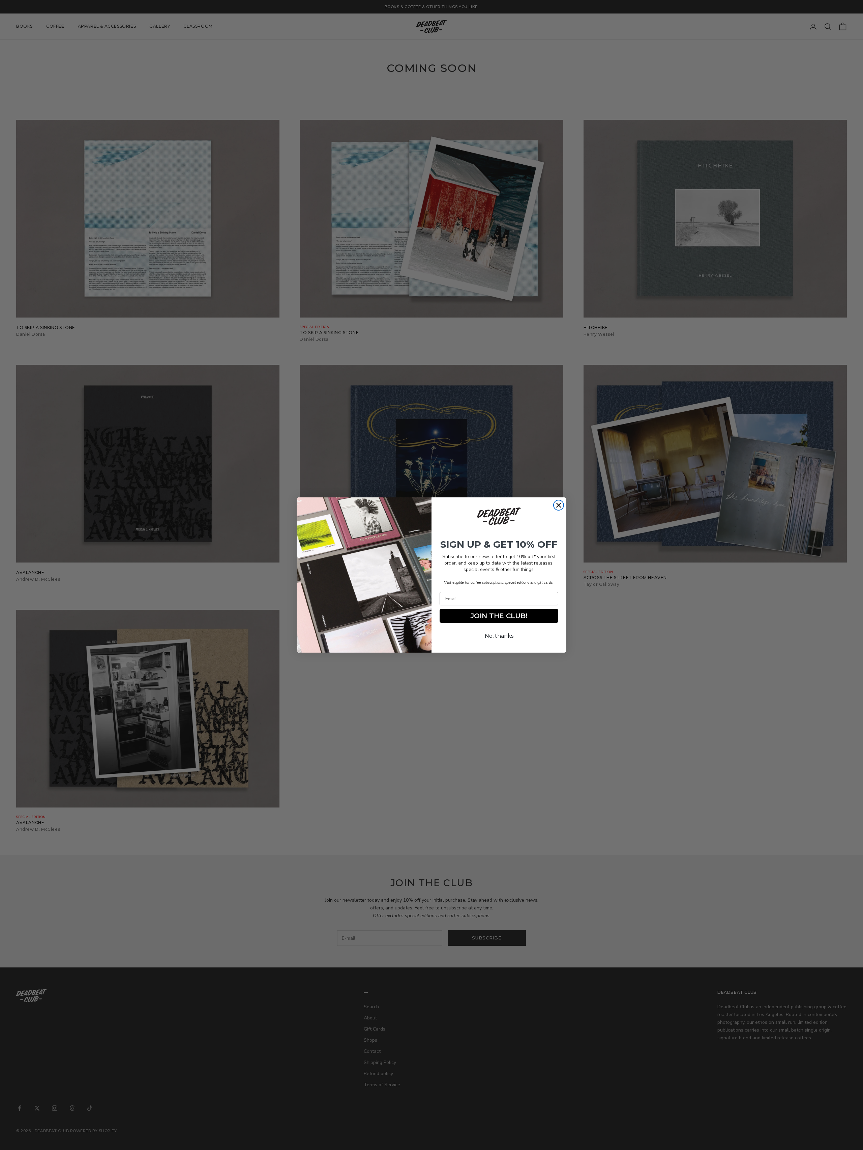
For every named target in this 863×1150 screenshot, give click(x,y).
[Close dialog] (559, 505)
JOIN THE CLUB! (499, 616)
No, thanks (499, 636)
